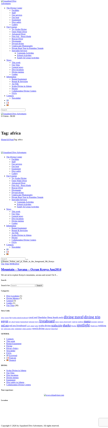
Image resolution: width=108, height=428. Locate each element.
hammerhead (24, 321)
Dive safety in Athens (15, 382)
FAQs (8, 353)
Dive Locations (12, 296)
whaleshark (18, 328)
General (9, 301)
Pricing (9, 346)
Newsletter (10, 351)
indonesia (32, 321)
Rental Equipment (13, 344)
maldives (80, 321)
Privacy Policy (12, 348)
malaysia (74, 321)
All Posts (10, 139)
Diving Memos (12, 298)
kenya (37, 321)
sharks (67, 325)
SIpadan (73, 326)
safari (36, 326)
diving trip (92, 317)
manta (87, 321)
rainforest (100, 321)
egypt (4, 321)
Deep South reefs (55, 317)
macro (57, 321)
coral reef (33, 317)
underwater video (9, 328)
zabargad (48, 328)
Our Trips (5, 264)
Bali (10, 317)
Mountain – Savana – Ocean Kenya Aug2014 (31, 269)
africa (2, 317)
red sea (5, 325)
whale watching (27, 328)
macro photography (66, 321)
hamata (17, 321)
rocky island (30, 326)
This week (10, 341)
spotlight (83, 325)
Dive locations (12, 375)
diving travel (74, 317)
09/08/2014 (14, 264)
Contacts (10, 339)
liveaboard (47, 321)
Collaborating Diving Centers (18, 385)
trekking (102, 325)
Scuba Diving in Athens (16, 370)
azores (7, 317)
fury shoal (12, 321)
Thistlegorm (94, 326)
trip (2, 328)
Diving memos (12, 377)
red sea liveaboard (17, 325)
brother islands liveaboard (20, 317)
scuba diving (45, 325)
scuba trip (56, 325)
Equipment (10, 380)
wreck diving (38, 328)
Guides (9, 303)
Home (3, 139)
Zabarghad (54, 328)
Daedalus (42, 317)
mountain (94, 321)
